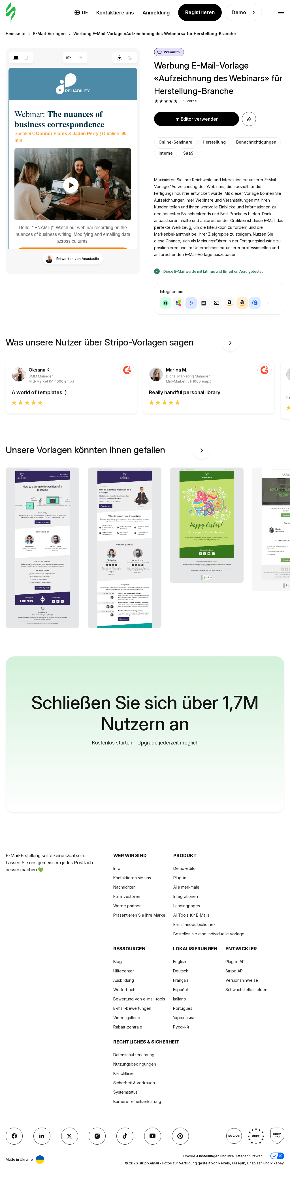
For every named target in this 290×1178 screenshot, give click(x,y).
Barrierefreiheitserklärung (137, 1101)
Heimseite (15, 33)
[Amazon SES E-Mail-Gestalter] (242, 303)
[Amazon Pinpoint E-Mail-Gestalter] (229, 303)
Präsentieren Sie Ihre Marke (139, 915)
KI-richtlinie (123, 1073)
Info (116, 868)
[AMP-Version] (80, 57)
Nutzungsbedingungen (134, 1064)
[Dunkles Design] (130, 57)
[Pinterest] (180, 1136)
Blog (117, 961)
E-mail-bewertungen (132, 1008)
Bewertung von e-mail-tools (139, 998)
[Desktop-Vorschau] (15, 57)
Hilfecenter (123, 970)
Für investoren (126, 896)
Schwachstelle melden (246, 989)
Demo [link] (239, 12)
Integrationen (185, 896)
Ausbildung (123, 980)
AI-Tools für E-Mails (191, 915)
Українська (183, 1017)
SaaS (188, 153)
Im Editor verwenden (196, 119)
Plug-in (179, 877)
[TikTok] (124, 1136)
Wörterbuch (124, 989)
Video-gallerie (126, 1017)
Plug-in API (235, 961)
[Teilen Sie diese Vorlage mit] (249, 119)
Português (182, 1008)
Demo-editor (185, 868)
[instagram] (97, 1136)
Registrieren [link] (200, 12)
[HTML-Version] (70, 57)
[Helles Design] (119, 57)
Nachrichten (124, 887)
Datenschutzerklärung (133, 1054)
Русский (181, 1027)
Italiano (179, 998)
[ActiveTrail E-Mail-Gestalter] (204, 303)
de (85, 12)
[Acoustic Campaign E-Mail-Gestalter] (165, 303)
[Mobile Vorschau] (26, 57)
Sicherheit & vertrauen (134, 1082)
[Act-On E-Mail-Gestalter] (178, 303)
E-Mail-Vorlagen (49, 33)
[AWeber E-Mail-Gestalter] (255, 303)
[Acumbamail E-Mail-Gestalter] (216, 303)
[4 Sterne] (171, 101)
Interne (166, 153)
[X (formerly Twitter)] (69, 1136)
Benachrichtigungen (256, 142)
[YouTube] (152, 1136)
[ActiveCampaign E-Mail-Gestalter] (191, 303)
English (179, 961)
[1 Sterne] (156, 101)
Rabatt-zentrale (127, 1027)
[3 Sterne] (166, 101)
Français (181, 980)
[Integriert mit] (267, 303)
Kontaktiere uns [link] (115, 13)
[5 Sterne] (175, 101)
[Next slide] (230, 342)
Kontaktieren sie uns (132, 877)
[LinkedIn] (41, 1136)
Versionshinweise (241, 980)
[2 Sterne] (161, 101)
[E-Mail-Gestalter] (11, 12)
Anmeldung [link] (156, 13)
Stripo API (234, 970)
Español (180, 989)
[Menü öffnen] (281, 12)
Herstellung (214, 142)
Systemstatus (125, 1092)
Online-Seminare (175, 142)
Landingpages (186, 905)
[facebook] (14, 1136)
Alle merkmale (186, 887)
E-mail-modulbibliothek (194, 924)
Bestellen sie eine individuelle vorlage (208, 933)
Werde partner (127, 905)
